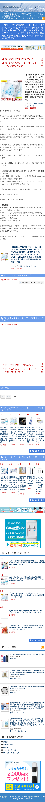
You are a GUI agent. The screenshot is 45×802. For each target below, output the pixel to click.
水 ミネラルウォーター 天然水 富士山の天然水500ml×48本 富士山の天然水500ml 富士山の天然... (4, 435)
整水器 (14, 693)
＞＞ (8, 397)
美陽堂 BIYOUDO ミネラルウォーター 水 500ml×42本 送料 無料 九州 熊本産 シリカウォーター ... (22, 435)
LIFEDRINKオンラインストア (29, 266)
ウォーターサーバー (18, 713)
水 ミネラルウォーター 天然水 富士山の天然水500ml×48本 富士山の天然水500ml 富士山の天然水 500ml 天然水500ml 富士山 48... (26, 578)
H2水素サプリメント (29, 14)
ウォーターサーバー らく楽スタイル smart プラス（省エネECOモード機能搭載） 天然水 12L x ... (40, 484)
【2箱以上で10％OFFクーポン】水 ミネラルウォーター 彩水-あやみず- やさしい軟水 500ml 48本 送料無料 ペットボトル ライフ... (26, 595)
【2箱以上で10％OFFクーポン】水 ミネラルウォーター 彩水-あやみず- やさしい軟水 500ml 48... (13, 435)
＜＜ (2, 397)
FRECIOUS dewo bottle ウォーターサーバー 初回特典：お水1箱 (31, 481)
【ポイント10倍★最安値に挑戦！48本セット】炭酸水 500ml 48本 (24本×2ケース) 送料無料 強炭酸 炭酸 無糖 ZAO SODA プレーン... (27, 562)
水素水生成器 (16, 678)
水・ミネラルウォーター (20, 731)
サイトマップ (33, 18)
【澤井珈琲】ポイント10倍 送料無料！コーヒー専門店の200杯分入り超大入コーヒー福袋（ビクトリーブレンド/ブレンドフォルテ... (26, 627)
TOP (5, 14)
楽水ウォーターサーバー (27, 16)
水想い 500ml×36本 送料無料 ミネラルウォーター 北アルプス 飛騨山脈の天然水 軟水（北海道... (31, 435)
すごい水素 (14, 14)
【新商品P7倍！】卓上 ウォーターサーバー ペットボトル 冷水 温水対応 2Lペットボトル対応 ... (22, 484)
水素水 (14, 658)
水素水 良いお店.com (17, 797)
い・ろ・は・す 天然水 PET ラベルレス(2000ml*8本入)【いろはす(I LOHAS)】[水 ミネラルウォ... (40, 435)
